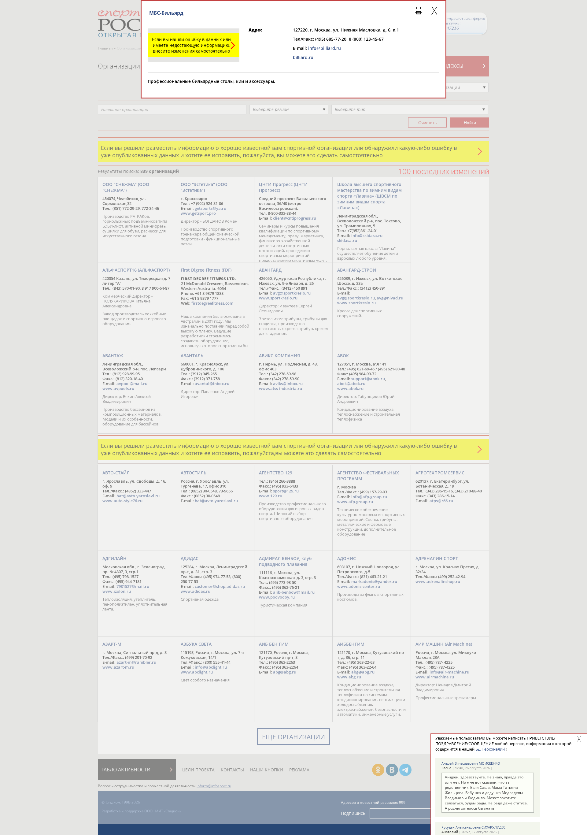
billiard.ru (303, 57)
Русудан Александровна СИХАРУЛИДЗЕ (473, 827)
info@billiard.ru (324, 48)
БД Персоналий (490, 749)
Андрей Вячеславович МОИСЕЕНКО (470, 763)
